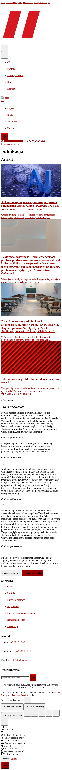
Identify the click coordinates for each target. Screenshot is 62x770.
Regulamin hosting (16, 619)
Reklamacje (12, 626)
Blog (9, 393)
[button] (31, 99)
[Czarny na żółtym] (56, 713)
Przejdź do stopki (42, 2)
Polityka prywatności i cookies (21, 613)
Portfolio (11, 593)
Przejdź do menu (9, 2)
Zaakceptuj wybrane (11, 573)
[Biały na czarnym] (34, 713)
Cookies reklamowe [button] (11, 499)
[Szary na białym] (42, 713)
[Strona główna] (3, 393)
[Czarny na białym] (49, 713)
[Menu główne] (4, 48)
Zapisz (5, 765)
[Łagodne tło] (4, 722)
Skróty (14, 758)
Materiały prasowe (16, 600)
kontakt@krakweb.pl (18, 660)
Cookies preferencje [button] (11, 546)
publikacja (26, 393)
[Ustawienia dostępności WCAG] (4, 136)
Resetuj (5, 759)
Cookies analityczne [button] (11, 457)
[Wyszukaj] (33, 677)
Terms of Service (20, 695)
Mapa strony (13, 606)
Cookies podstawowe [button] (12, 437)
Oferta (10, 586)
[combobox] (15, 677)
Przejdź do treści (25, 2)
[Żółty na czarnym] (27, 713)
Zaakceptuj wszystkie (32, 573)
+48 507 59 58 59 (18, 642)
